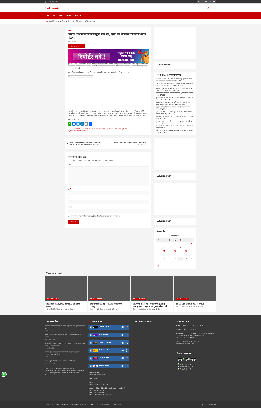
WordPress (117, 404)
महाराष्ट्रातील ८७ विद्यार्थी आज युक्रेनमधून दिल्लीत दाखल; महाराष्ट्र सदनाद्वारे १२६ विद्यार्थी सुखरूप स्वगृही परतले (86, 144)
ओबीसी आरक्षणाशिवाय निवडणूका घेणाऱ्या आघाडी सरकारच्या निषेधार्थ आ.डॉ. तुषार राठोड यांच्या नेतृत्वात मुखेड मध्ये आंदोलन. (102, 128)
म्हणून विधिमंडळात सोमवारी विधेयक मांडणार (78, 130)
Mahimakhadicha (62, 404)
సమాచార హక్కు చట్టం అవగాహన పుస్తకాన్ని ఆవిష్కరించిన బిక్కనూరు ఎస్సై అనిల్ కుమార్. (150, 305)
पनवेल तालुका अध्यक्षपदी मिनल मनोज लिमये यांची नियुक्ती (60, 361)
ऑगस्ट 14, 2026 (94, 309)
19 (169, 255)
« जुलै (157, 266)
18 (164, 255)
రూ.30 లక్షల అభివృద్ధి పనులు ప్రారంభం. (191, 304)
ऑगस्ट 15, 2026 (51, 309)
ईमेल (69, 198)
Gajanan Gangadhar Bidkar (84, 42)
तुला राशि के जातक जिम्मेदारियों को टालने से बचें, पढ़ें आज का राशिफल (174, 116)
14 (180, 251)
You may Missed (54, 273)
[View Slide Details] (108, 56)
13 (175, 251)
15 (186, 251)
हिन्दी (54, 15)
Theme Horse (93, 404)
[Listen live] (91, 327)
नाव (69, 189)
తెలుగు (68, 15)
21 (180, 255)
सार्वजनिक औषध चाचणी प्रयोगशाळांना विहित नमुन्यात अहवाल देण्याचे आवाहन (130, 144)
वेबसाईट (70, 207)
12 (169, 251)
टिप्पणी (70, 164)
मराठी (60, 15)
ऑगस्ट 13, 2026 (180, 306)
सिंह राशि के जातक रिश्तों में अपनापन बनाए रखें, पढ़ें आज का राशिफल (174, 126)
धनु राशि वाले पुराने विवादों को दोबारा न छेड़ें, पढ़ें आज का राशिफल (173, 107)
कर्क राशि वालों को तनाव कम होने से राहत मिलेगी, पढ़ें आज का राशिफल (174, 130)
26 (169, 258)
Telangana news (53, 299)
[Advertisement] (175, 43)
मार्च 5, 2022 (71, 42)
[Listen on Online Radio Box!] (127, 327)
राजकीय (70, 30)
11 (164, 251)
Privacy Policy (74, 404)
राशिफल (178, 75)
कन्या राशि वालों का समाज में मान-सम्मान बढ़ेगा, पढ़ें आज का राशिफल (174, 121)
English (78, 15)
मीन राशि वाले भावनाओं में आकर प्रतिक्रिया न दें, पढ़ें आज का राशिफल (174, 93)
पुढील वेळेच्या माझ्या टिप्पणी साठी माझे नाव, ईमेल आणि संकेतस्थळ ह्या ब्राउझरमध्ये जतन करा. (95, 216)
